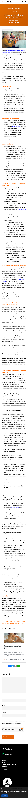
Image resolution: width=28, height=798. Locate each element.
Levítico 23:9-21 (15, 507)
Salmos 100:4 (7, 106)
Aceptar (4, 795)
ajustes (13, 792)
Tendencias (14, 11)
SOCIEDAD (4, 766)
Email (3, 705)
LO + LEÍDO (5, 770)
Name (4, 698)
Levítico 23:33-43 (16, 126)
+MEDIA (4, 768)
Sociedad (17, 8)
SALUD (3, 762)
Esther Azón (14, 21)
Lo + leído (10, 8)
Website (4, 712)
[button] (25, 2)
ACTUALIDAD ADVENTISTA (9, 764)
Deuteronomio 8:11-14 (20, 140)
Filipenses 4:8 (19, 293)
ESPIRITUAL (5, 760)
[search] (22, 2)
